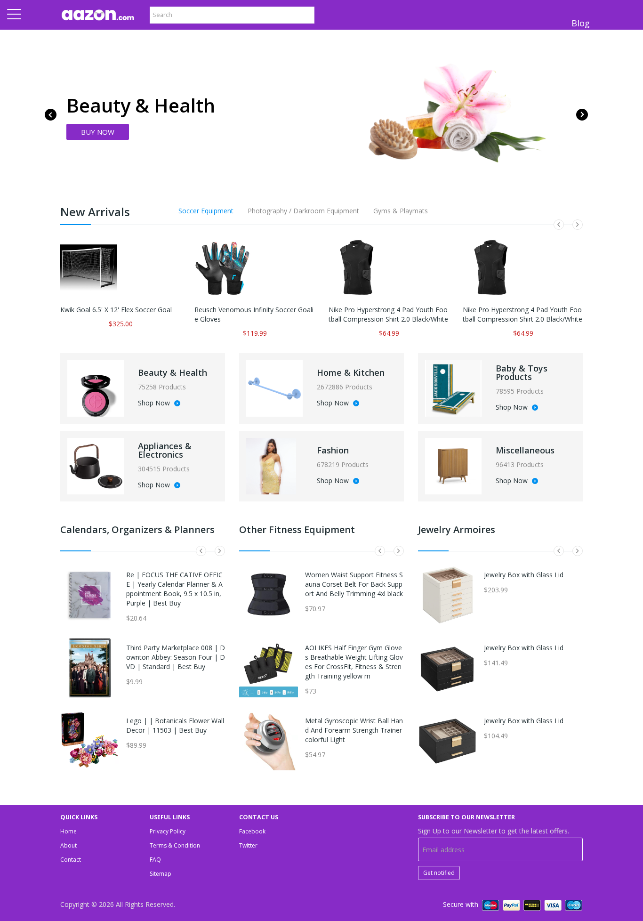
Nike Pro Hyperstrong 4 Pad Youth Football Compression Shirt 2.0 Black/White (388, 314)
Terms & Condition (175, 845)
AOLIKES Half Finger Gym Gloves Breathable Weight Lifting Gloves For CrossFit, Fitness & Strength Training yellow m (354, 661)
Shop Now (155, 403)
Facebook (252, 831)
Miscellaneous (525, 450)
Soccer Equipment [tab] (205, 210)
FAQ (155, 860)
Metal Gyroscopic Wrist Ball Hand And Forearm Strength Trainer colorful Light (354, 730)
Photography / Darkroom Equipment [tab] (303, 210)
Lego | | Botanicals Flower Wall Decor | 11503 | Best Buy (175, 725)
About (68, 845)
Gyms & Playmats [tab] (400, 210)
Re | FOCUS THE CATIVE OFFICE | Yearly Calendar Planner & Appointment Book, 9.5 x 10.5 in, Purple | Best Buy (174, 588)
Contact (70, 860)
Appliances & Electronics (165, 450)
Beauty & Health (172, 372)
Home (68, 831)
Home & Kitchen (351, 372)
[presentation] (50, 115)
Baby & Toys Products (521, 372)
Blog (580, 23)
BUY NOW (97, 132)
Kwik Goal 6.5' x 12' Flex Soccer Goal (116, 309)
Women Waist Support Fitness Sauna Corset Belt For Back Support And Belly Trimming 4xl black (354, 584)
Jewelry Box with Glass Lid (523, 574)
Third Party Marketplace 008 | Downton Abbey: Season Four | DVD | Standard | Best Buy (175, 657)
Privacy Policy (167, 831)
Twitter (248, 845)
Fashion (333, 450)
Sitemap (160, 874)
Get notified (439, 873)
